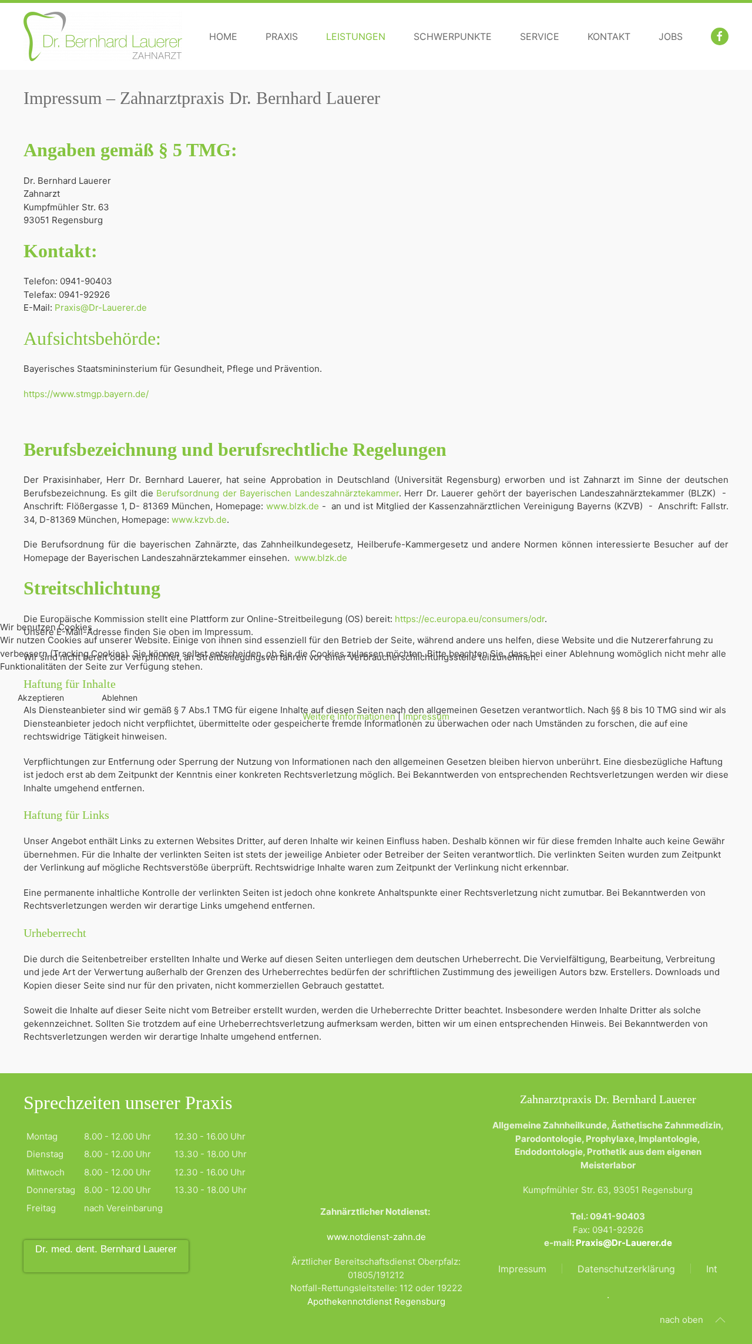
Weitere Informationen (349, 716)
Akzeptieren (41, 698)
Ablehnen (119, 698)
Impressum (426, 716)
